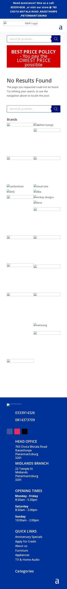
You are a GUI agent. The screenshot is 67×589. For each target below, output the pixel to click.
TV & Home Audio (27, 560)
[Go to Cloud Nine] (41, 186)
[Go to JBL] (47, 238)
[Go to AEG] (20, 125)
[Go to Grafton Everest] (47, 210)
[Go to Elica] (20, 197)
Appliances (22, 555)
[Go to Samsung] (40, 325)
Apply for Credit (25, 541)
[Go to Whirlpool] (20, 361)
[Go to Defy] (11, 191)
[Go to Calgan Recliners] (47, 159)
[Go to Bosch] (20, 159)
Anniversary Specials (28, 537)
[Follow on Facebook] (10, 431)
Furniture (21, 550)
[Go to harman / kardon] (20, 238)
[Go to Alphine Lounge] (43, 125)
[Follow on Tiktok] (25, 431)
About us (21, 546)
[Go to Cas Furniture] (15, 186)
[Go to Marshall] (47, 267)
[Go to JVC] (20, 266)
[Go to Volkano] (47, 333)
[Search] (55, 38)
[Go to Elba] (37, 191)
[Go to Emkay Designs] (44, 197)
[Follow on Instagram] (17, 431)
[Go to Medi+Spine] (20, 295)
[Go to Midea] (47, 295)
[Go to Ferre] (38, 202)
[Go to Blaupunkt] (47, 131)
